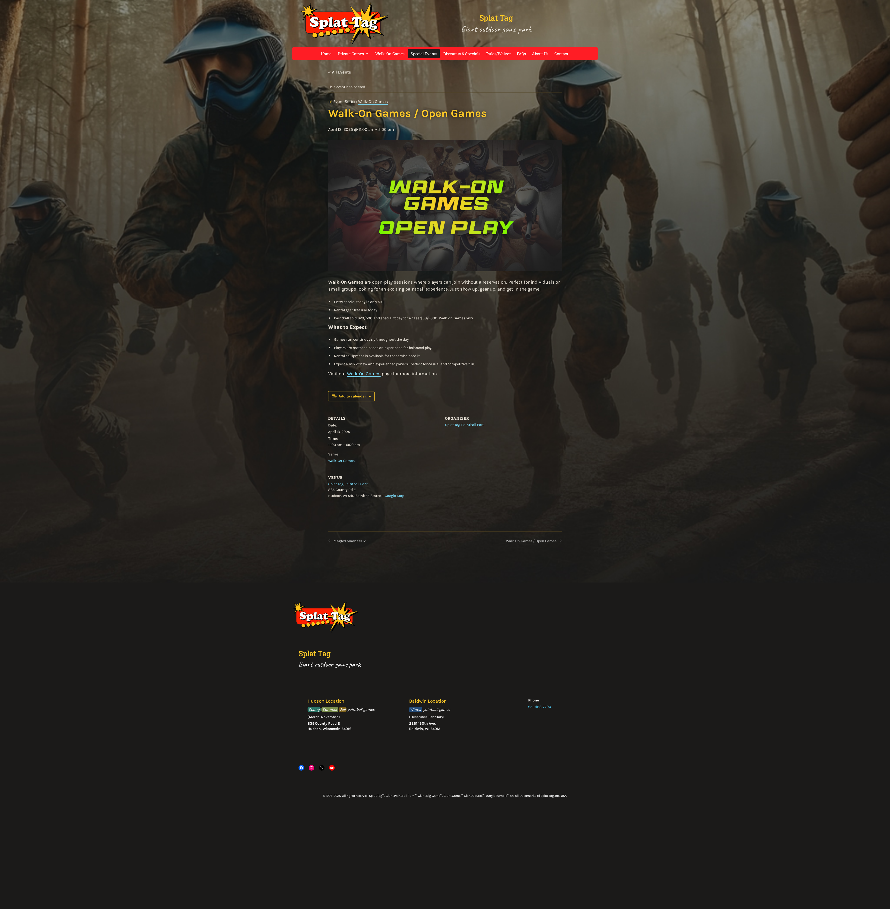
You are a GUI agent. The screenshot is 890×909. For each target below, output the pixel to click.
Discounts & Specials (461, 53)
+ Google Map (393, 495)
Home (326, 53)
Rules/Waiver (498, 53)
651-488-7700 (539, 706)
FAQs (521, 53)
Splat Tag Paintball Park (465, 424)
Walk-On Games (390, 53)
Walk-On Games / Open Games (531, 541)
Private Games (351, 53)
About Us (540, 53)
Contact (561, 53)
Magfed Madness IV (349, 541)
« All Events (339, 72)
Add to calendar (352, 396)
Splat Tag (496, 18)
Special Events (424, 53)
